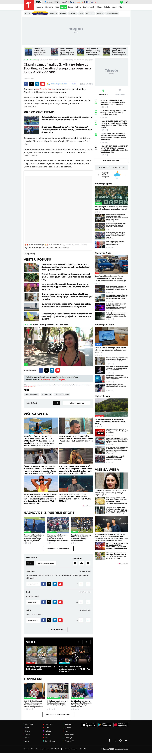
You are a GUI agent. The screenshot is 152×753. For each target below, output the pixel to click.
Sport (26, 60)
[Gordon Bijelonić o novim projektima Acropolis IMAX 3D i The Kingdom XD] (74, 655)
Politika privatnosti (71, 749)
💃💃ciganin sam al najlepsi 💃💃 (37, 244)
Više (120, 7)
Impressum (45, 749)
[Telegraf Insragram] (120, 740)
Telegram (62, 380)
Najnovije (103, 183)
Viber (54, 380)
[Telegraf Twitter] (115, 740)
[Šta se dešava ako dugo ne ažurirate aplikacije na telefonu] (100, 388)
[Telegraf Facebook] (109, 740)
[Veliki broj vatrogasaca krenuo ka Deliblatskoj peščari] (41, 655)
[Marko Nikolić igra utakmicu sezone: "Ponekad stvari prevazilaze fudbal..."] (100, 244)
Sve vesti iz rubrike (58, 548)
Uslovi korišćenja (29, 386)
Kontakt (83, 749)
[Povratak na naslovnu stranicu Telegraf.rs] (29, 5)
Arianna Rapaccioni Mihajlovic (76, 244)
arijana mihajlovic (62, 395)
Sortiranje (77, 559)
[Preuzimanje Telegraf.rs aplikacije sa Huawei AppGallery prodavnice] (120, 725)
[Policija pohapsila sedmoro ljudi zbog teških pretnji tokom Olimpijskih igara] (58, 691)
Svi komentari (58, 629)
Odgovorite (32, 584)
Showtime (34, 60)
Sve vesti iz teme (58, 715)
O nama (26, 749)
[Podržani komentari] (81, 563)
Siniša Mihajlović (44, 89)
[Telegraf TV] (126, 740)
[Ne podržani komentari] (88, 563)
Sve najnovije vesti (111, 160)
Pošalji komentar (76, 403)
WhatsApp (45, 380)
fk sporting (46, 395)
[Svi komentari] (75, 563)
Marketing (34, 749)
